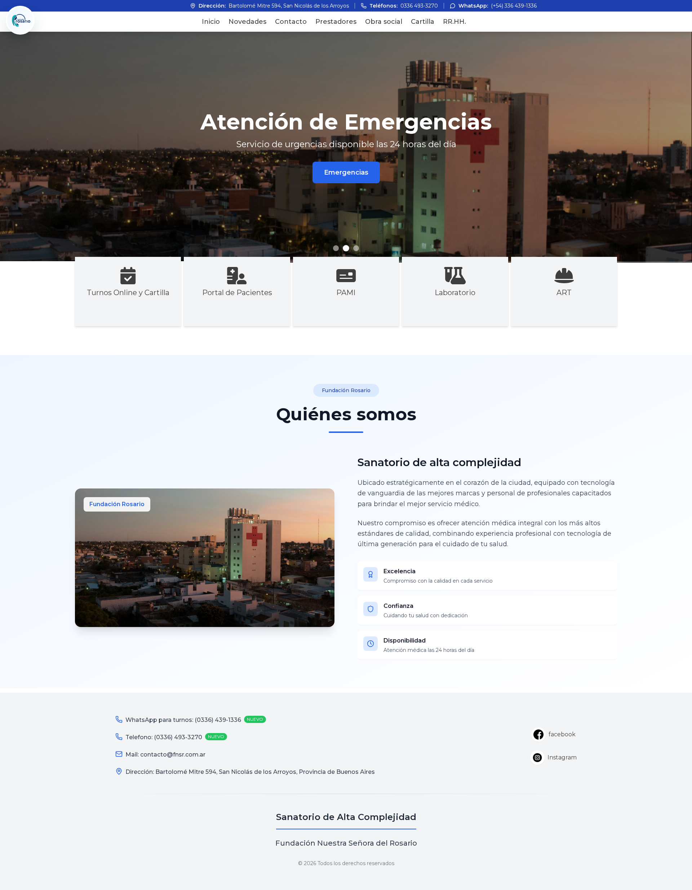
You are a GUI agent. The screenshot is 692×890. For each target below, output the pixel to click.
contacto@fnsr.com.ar (172, 754)
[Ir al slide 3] (356, 248)
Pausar (670, 47)
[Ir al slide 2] (346, 248)
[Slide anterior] (17, 147)
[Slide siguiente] (674, 147)
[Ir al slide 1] (336, 248)
